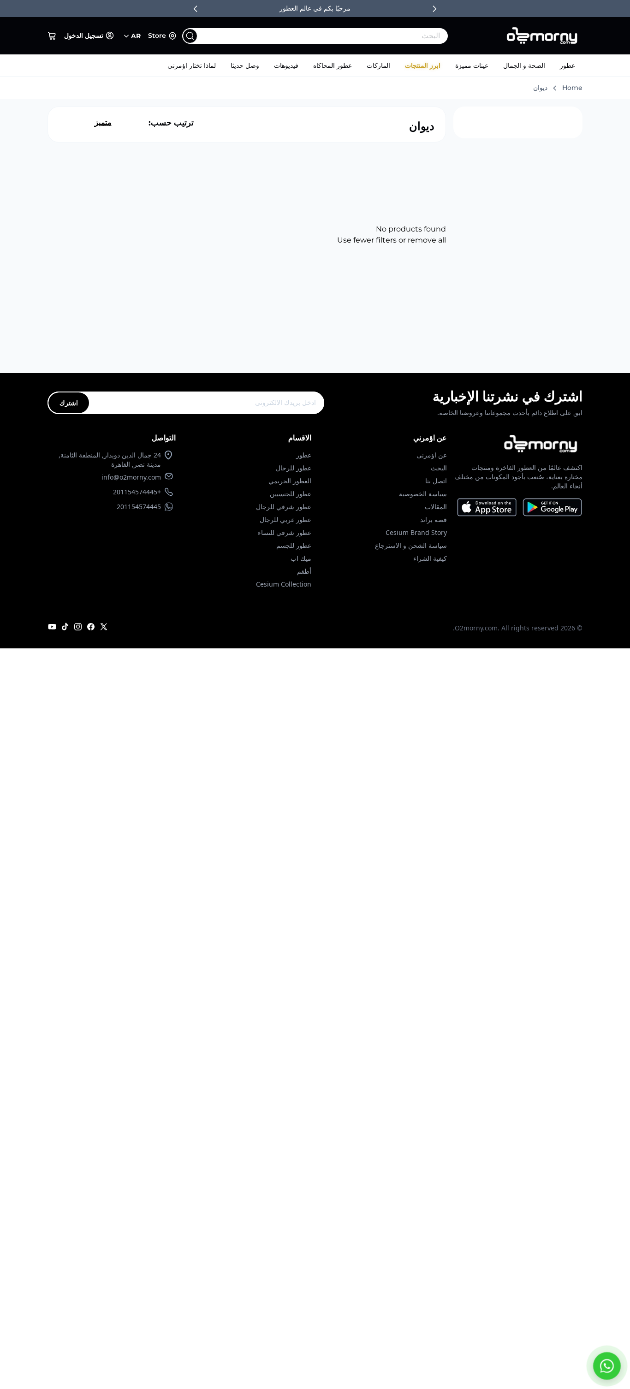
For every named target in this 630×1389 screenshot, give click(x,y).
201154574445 (139, 506)
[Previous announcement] (195, 8)
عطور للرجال (293, 467)
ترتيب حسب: (171, 123)
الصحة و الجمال (524, 65)
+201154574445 (137, 491)
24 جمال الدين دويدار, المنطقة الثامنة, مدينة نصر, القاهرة (110, 460)
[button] (52, 36)
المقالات (436, 506)
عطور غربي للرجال (285, 519)
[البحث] (190, 36)
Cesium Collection (283, 584)
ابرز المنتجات (422, 65)
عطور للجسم (293, 545)
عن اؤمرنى (431, 455)
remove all (427, 240)
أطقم (304, 571)
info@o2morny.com (131, 477)
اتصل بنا (436, 480)
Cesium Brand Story (416, 532)
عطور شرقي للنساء (284, 532)
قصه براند (433, 519)
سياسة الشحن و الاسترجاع (411, 545)
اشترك (68, 402)
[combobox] (333, 36)
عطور (567, 65)
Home (572, 87)
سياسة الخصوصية (423, 493)
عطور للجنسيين (290, 493)
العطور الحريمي (289, 480)
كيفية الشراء (430, 558)
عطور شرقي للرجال (283, 506)
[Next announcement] (434, 8)
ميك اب (301, 558)
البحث (439, 467)
